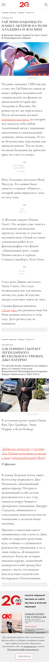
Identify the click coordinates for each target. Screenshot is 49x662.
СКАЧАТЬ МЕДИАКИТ (35, 595)
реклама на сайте (35, 599)
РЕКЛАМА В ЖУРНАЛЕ (35, 603)
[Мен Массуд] (24, 205)
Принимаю (24, 656)
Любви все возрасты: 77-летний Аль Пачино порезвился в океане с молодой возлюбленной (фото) (24, 453)
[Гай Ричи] (24, 162)
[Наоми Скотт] (24, 267)
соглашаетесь (30, 646)
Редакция (30, 607)
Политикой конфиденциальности (23, 649)
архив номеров (31, 626)
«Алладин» (10, 310)
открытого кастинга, (16, 119)
